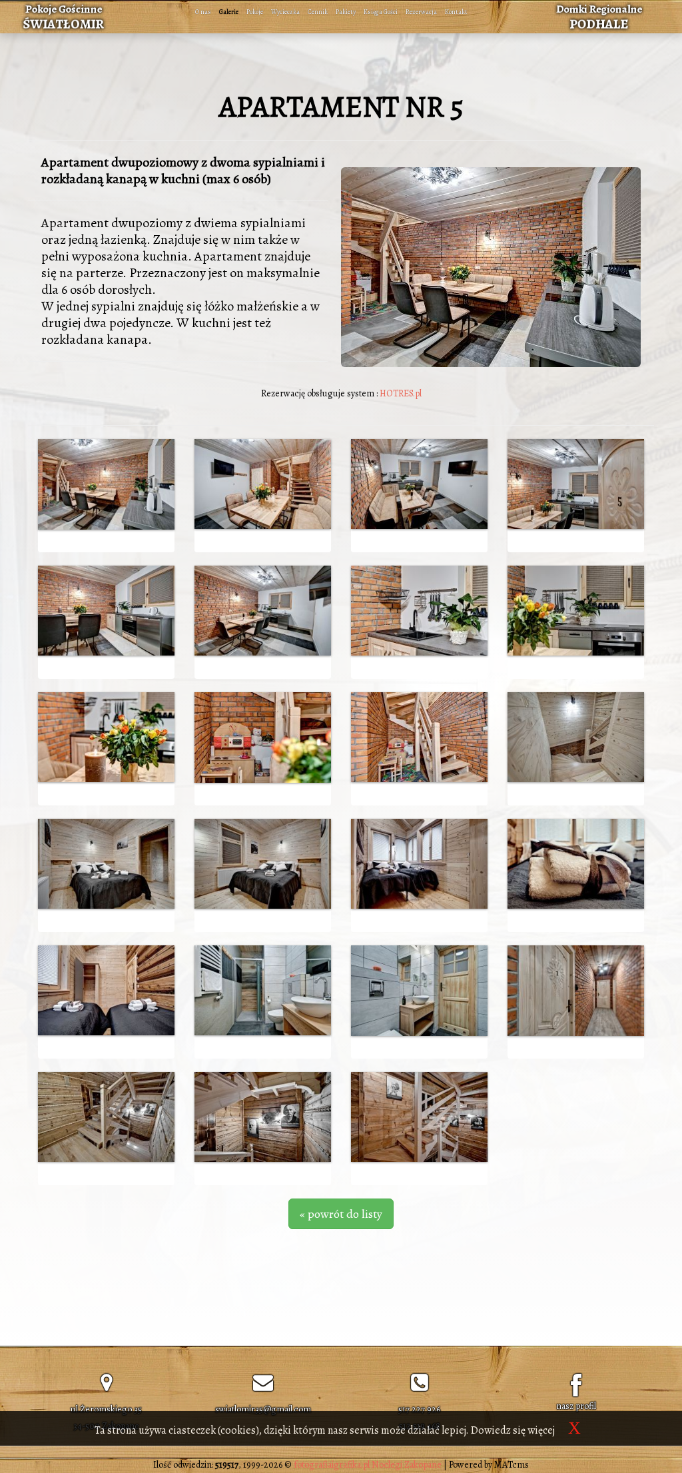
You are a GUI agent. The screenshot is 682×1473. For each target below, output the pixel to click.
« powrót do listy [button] (341, 1214)
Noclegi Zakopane (407, 1464)
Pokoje (254, 11)
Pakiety (346, 11)
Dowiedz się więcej (513, 1430)
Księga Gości (381, 11)
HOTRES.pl (401, 393)
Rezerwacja (421, 11)
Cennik (318, 11)
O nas (203, 11)
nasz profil (576, 1406)
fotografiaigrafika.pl (332, 1464)
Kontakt (456, 11)
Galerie (228, 11)
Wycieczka (285, 11)
